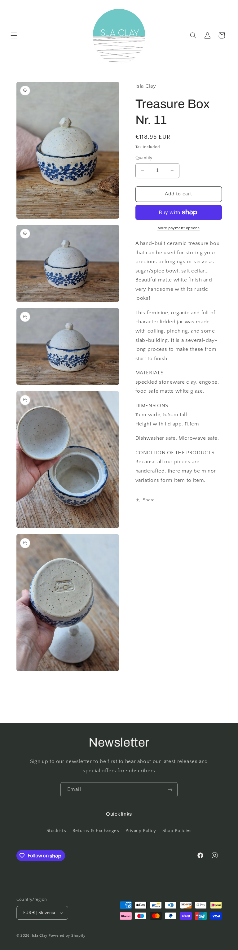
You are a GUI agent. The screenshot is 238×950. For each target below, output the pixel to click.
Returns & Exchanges (96, 830)
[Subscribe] (170, 789)
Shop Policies (177, 830)
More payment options (178, 228)
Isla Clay (39, 936)
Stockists (56, 830)
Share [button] (149, 500)
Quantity (143, 157)
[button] (14, 35)
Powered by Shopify (67, 936)
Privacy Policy (141, 830)
